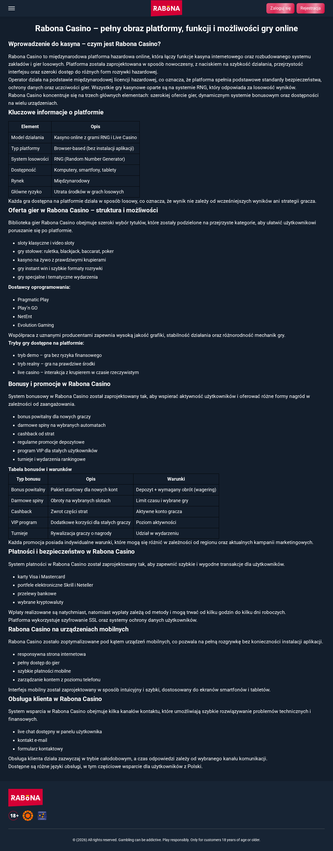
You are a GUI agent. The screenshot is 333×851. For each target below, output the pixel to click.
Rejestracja (310, 8)
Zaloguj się (280, 8)
